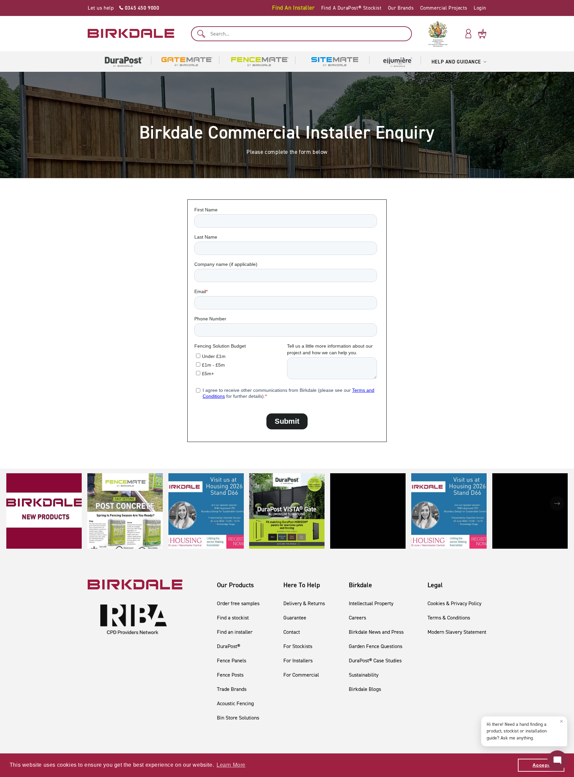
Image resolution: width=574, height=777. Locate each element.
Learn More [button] (231, 765)
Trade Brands (231, 689)
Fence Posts (230, 675)
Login (480, 8)
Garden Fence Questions (375, 646)
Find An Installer (293, 7)
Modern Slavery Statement (457, 632)
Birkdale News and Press (376, 632)
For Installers (298, 660)
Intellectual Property (371, 603)
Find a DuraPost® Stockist (351, 8)
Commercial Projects (443, 8)
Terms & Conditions (449, 617)
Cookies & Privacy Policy (454, 603)
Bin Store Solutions (238, 718)
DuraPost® (228, 646)
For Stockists (297, 646)
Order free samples (238, 603)
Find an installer (234, 632)
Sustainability (363, 675)
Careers (357, 617)
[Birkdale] (131, 34)
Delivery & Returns (304, 603)
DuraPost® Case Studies (375, 660)
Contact (291, 632)
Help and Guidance (456, 62)
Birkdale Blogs (365, 689)
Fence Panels (231, 660)
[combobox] (301, 33)
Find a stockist (233, 617)
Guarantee (294, 617)
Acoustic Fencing (235, 703)
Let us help (123, 8)
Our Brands (401, 8)
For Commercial (301, 675)
